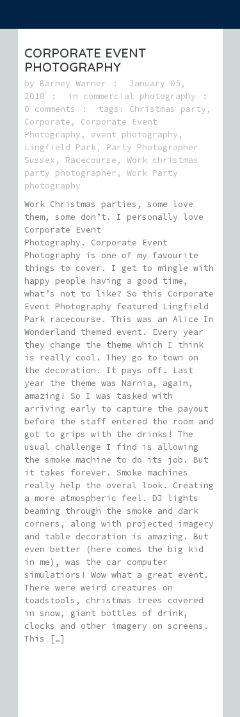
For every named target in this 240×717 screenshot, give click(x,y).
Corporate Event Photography (85, 60)
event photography (134, 134)
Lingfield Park (60, 147)
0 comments (50, 109)
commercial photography (139, 96)
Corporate (47, 121)
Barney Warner (73, 83)
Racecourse (90, 160)
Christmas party (167, 109)
